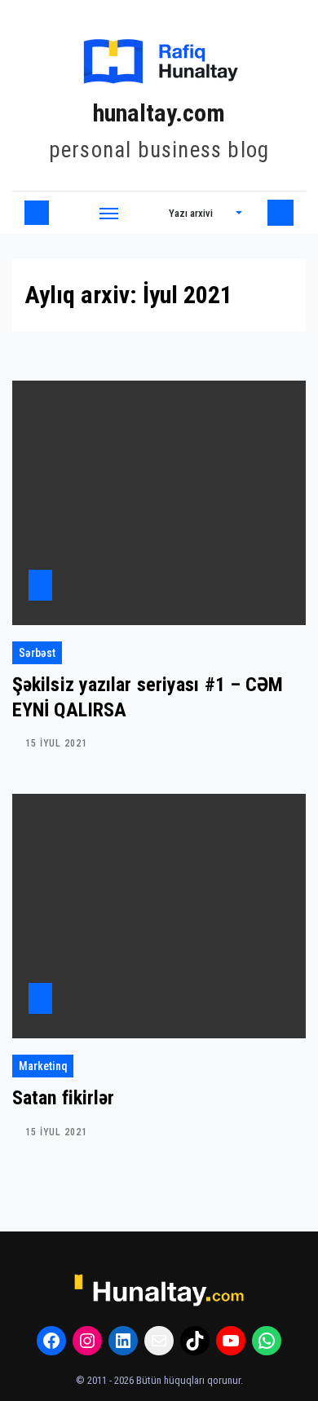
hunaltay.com (159, 113)
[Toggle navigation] (109, 212)
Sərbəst (37, 652)
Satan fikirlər (63, 1097)
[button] (205, 212)
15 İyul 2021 (56, 743)
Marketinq (43, 1066)
